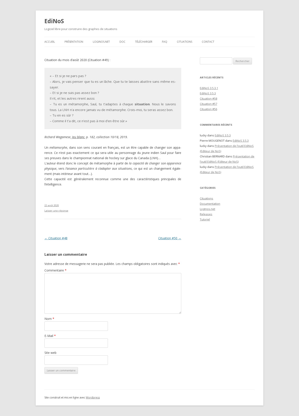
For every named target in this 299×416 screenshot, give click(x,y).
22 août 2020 (51, 205)
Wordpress (93, 397)
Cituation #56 (208, 109)
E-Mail (50, 336)
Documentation (210, 204)
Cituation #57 (208, 104)
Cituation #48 (55, 238)
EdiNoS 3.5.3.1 (209, 88)
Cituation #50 (169, 238)
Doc (122, 42)
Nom (49, 319)
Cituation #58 (208, 98)
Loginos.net (101, 42)
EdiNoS (54, 21)
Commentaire (55, 270)
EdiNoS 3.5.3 (208, 93)
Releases (206, 214)
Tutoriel (205, 219)
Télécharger (143, 42)
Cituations (184, 42)
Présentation (74, 42)
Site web (50, 353)
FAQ (164, 42)
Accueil (49, 42)
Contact (208, 42)
